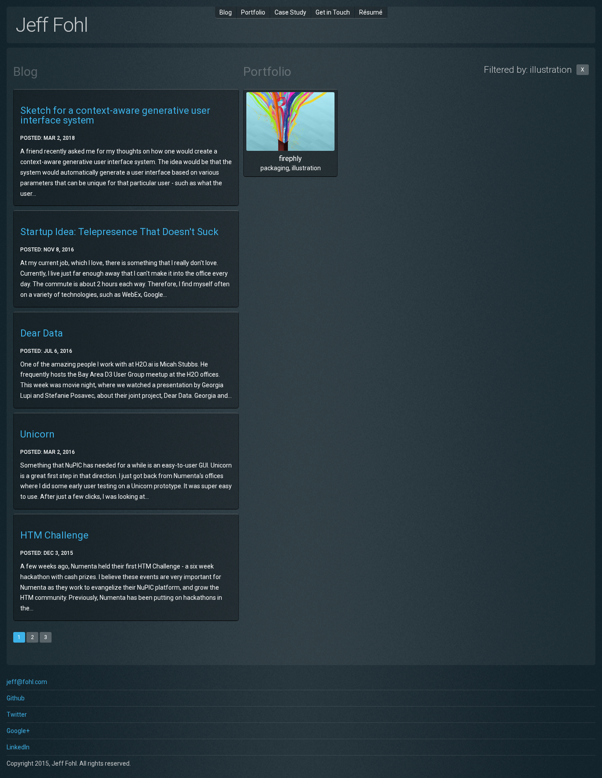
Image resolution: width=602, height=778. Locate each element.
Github (16, 698)
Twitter (17, 714)
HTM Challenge (54, 535)
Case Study (290, 12)
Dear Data (41, 333)
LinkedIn (18, 747)
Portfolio (253, 12)
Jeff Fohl (51, 25)
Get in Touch (333, 12)
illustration (306, 168)
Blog (225, 12)
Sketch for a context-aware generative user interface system (115, 115)
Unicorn (37, 434)
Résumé (371, 12)
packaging (274, 168)
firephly (290, 158)
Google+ (18, 730)
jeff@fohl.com (27, 681)
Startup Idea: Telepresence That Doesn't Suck (119, 231)
